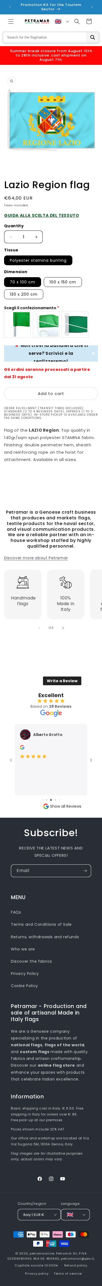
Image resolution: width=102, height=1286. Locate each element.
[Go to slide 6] (55, 800)
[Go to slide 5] (51, 800)
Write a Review (62, 681)
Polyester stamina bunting (38, 260)
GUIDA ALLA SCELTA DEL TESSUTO (41, 215)
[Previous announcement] (10, 7)
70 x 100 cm (22, 282)
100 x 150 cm (63, 282)
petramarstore (42, 1253)
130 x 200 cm (24, 294)
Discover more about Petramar (36, 558)
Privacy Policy (25, 973)
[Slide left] (39, 628)
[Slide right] (63, 628)
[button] (11, 21)
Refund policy (75, 1265)
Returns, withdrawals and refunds (45, 937)
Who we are (23, 949)
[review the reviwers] (22, 748)
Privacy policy (36, 1273)
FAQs (16, 912)
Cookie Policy (24, 985)
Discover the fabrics (31, 961)
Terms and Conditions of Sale (41, 924)
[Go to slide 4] (46, 800)
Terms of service (68, 1273)
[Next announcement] (92, 7)
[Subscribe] (85, 870)
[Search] (92, 37)
